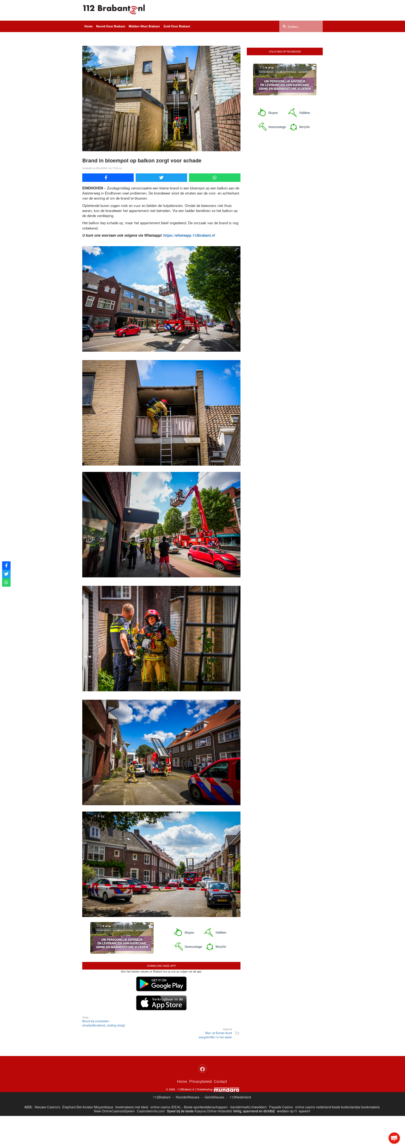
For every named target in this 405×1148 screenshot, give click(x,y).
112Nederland (240, 1097)
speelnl (304, 1111)
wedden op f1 (287, 1111)
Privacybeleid (200, 1081)
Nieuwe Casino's (47, 1107)
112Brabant (161, 1097)
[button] (394, 1138)
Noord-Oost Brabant (110, 26)
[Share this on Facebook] (108, 177)
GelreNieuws (214, 1097)
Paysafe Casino (281, 1107)
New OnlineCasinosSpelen (114, 1111)
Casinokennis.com (151, 1111)
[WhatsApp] (214, 177)
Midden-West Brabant (144, 26)
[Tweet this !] (161, 177)
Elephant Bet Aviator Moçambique (87, 1107)
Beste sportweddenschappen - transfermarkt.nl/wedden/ (225, 1107)
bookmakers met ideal (131, 1107)
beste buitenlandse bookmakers (356, 1107)
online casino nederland (313, 1107)
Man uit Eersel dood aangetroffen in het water (215, 1033)
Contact (220, 1081)
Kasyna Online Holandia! (213, 1111)
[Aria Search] (284, 26)
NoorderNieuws (187, 1097)
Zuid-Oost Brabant (176, 26)
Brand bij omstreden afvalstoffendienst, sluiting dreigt (103, 1021)
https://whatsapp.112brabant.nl (189, 235)
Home (88, 26)
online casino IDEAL (165, 1107)
